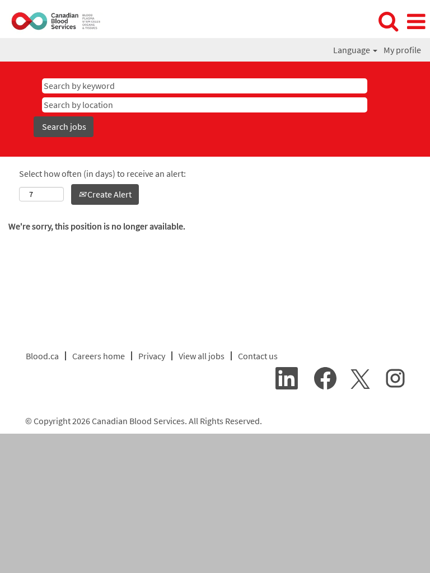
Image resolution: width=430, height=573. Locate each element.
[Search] (388, 21)
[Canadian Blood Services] (52, 21)
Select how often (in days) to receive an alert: (102, 173)
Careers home (98, 355)
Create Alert (109, 194)
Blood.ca (42, 355)
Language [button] (352, 50)
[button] (416, 22)
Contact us (258, 355)
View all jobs (202, 355)
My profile (402, 50)
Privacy (151, 355)
